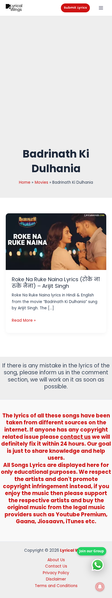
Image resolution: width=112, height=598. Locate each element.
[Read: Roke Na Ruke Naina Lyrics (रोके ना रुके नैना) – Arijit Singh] (56, 241)
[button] (75, 7)
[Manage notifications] (100, 586)
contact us (75, 437)
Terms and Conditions (56, 586)
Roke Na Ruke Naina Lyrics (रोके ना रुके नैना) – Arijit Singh (56, 283)
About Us (56, 560)
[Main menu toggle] (101, 8)
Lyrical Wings (74, 550)
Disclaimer (56, 579)
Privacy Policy (56, 573)
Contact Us (56, 566)
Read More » (24, 320)
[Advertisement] (56, 87)
